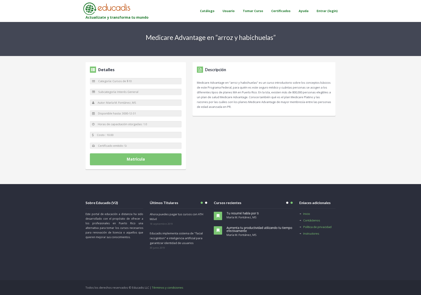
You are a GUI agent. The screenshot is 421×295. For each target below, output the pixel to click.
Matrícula (136, 159)
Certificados (281, 11)
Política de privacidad (317, 227)
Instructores (311, 233)
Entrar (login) (327, 11)
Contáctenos (311, 220)
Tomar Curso (253, 11)
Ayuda (304, 11)
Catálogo (207, 11)
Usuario (229, 11)
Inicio (306, 214)
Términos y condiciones (167, 288)
